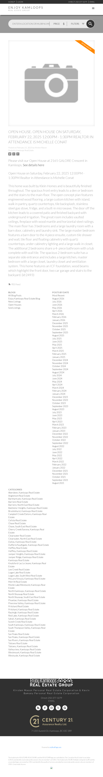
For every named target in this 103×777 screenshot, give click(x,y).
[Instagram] (51, 707)
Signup (11, 2)
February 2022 (59, 464)
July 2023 (57, 412)
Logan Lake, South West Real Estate (25, 575)
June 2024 (57, 378)
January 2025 (58, 357)
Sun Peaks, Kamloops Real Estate (24, 637)
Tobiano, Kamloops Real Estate (23, 646)
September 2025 (60, 332)
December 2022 (60, 434)
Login (20, 2)
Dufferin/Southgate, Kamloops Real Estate (28, 545)
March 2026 (58, 314)
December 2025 (60, 323)
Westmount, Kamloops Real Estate (24, 652)
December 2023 (60, 397)
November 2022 (60, 437)
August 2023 (58, 409)
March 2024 (58, 387)
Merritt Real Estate (17, 581)
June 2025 (57, 341)
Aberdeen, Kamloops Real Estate (24, 492)
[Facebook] (44, 707)
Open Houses (14, 304)
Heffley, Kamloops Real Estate (23, 551)
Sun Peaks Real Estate (18, 634)
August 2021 (58, 483)
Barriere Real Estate (18, 502)
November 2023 (60, 400)
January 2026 (58, 320)
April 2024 (57, 384)
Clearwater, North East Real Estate (25, 538)
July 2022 (57, 449)
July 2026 (57, 301)
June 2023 (57, 415)
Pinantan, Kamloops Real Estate (23, 600)
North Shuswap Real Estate (21, 594)
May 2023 (57, 418)
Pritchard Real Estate (18, 606)
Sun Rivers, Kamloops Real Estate (24, 640)
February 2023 (59, 427)
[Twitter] (58, 707)
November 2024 (60, 363)
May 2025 (57, 344)
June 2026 (57, 304)
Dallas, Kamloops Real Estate (22, 542)
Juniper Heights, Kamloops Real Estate (26, 554)
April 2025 (57, 347)
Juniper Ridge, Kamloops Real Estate (25, 557)
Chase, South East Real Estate (22, 526)
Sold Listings (14, 308)
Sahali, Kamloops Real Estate (22, 618)
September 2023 (60, 406)
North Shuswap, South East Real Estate (26, 597)
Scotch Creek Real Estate (20, 621)
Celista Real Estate (17, 520)
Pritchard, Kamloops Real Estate (23, 609)
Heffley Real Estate (17, 548)
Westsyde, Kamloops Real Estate (24, 655)
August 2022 (58, 446)
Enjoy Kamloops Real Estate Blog (24, 298)
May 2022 (57, 455)
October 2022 (59, 440)
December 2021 (60, 470)
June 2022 (57, 452)
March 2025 (58, 350)
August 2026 (58, 298)
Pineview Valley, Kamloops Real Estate (26, 603)
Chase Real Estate (17, 523)
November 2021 (60, 473)
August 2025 (58, 335)
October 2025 (59, 329)
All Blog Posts (14, 295)
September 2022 (60, 443)
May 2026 (57, 308)
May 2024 (57, 381)
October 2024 (59, 366)
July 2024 (57, 375)
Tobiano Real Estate (17, 643)
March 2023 (58, 424)
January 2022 (58, 467)
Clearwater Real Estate (19, 535)
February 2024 (59, 390)
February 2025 (59, 354)
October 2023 (59, 403)
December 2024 (60, 360)
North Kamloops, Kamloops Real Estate (27, 591)
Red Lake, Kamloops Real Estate (23, 615)
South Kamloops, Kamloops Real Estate (26, 625)
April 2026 (57, 311)
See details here (33, 165)
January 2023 (58, 431)
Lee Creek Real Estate (19, 569)
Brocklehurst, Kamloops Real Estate (25, 511)
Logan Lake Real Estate (19, 572)
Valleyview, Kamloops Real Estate (24, 649)
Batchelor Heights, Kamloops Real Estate (28, 508)
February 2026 (59, 317)
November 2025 (60, 326)
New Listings (14, 301)
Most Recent (58, 295)
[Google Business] (64, 707)
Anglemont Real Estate (19, 495)
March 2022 (58, 461)
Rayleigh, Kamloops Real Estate (23, 612)
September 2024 (60, 369)
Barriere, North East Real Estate (23, 505)
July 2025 (57, 338)
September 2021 (60, 480)
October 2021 (59, 477)
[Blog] (38, 707)
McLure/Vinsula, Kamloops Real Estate (26, 578)
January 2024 (58, 394)
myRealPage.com (55, 747)
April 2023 (57, 421)
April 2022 (57, 458)
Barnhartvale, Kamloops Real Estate (25, 498)
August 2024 (58, 372)
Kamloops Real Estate (25, 150)
